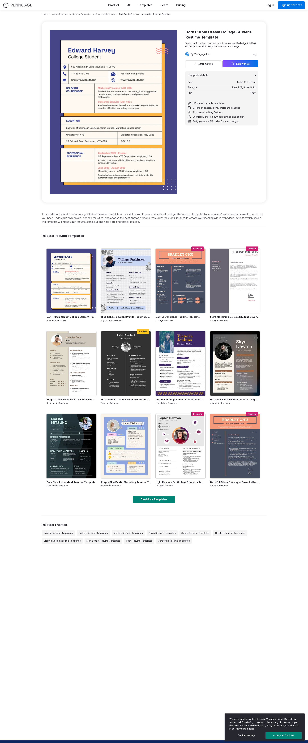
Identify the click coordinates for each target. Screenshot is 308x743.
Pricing (181, 5)
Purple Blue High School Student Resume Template (180, 399)
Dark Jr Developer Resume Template (178, 316)
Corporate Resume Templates (174, 540)
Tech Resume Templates (139, 540)
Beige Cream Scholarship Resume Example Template (71, 399)
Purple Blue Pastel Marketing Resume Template (126, 482)
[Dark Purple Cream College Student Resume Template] (71, 281)
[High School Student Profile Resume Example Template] (126, 281)
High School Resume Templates (103, 540)
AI (128, 5)
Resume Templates (82, 14)
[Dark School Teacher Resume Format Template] (126, 363)
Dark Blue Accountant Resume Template (71, 482)
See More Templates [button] (154, 499)
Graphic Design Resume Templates (62, 540)
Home (45, 14)
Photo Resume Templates (162, 533)
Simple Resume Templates (195, 533)
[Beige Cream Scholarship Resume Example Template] (71, 363)
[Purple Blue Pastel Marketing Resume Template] (126, 446)
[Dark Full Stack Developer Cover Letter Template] (235, 446)
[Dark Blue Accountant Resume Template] (71, 446)
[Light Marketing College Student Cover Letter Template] (235, 281)
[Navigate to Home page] (17, 5)
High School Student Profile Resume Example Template (126, 316)
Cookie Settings (247, 735)
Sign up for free (291, 5)
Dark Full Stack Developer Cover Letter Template (235, 482)
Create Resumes (60, 14)
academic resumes (105, 14)
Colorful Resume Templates (58, 533)
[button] (203, 63)
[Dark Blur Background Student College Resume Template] (235, 363)
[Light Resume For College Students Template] (180, 446)
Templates (145, 5)
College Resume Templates (93, 533)
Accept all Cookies (283, 735)
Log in (270, 5)
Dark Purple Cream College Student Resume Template (71, 316)
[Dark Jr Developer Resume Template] (180, 281)
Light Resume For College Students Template (180, 482)
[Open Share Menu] (254, 54)
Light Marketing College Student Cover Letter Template (235, 316)
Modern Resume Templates (128, 533)
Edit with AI (243, 63)
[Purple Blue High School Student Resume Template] (180, 363)
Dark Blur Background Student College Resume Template (235, 399)
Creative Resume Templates (230, 533)
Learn (164, 5)
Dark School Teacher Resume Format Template (126, 399)
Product (113, 5)
